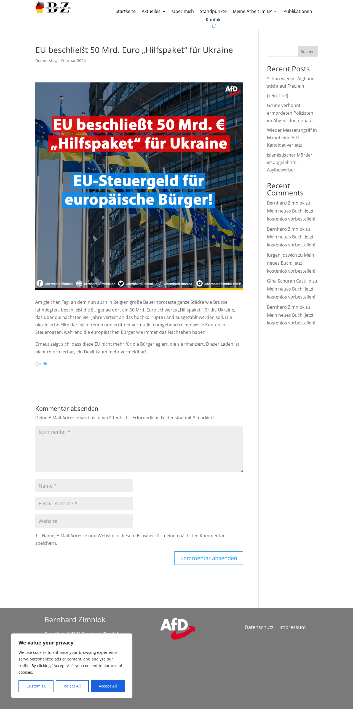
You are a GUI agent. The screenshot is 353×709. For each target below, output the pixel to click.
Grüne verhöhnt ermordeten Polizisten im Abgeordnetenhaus (290, 112)
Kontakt (214, 20)
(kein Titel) (277, 96)
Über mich (183, 11)
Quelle (42, 364)
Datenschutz (259, 627)
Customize (36, 686)
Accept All (108, 686)
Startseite (126, 11)
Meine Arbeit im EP (252, 11)
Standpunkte (213, 11)
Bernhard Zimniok (285, 203)
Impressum (292, 627)
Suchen (308, 51)
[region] (71, 665)
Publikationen (298, 11)
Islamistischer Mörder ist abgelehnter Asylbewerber (289, 162)
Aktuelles (151, 11)
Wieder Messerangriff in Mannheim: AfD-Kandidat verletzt (292, 137)
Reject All (72, 686)
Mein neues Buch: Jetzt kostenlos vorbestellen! (291, 263)
